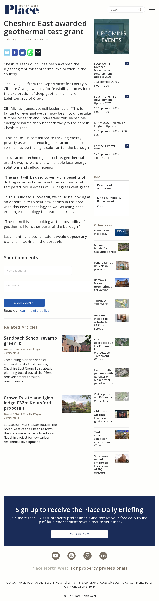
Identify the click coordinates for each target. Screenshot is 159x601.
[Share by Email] (38, 52)
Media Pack (25, 582)
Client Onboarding (75, 586)
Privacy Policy (61, 582)
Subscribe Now (79, 534)
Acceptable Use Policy (114, 582)
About (39, 582)
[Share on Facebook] (15, 52)
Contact (11, 582)
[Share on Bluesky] (7, 52)
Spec (48, 582)
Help (92, 586)
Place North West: (50, 568)
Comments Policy (141, 582)
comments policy (34, 310)
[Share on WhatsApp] (30, 52)
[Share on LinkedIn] (22, 52)
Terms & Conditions (85, 582)
